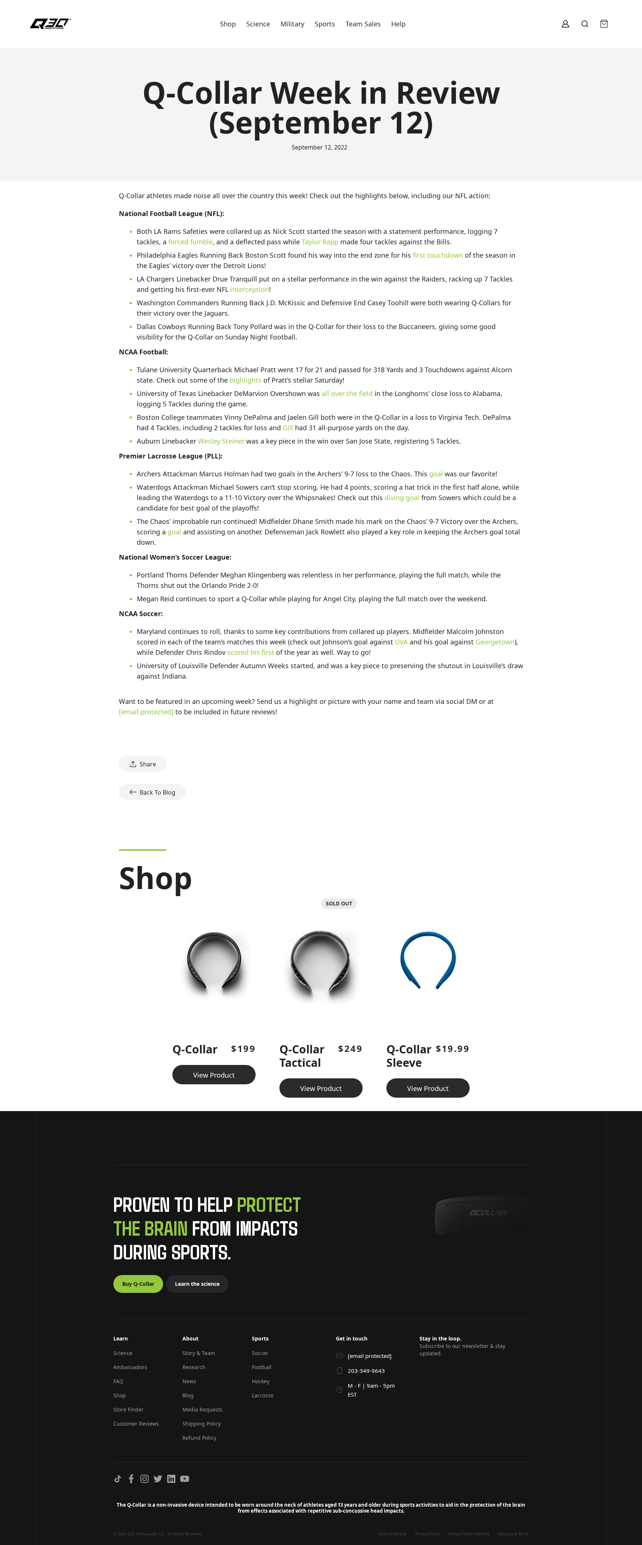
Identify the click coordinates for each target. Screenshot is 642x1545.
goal (436, 473)
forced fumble (190, 241)
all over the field (347, 393)
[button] (140, 1341)
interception (249, 289)
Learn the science (197, 1283)
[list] (321, 995)
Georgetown (495, 641)
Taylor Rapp (320, 241)
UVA (401, 641)
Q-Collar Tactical (302, 1056)
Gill (288, 427)
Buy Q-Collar (138, 1283)
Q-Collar (195, 1049)
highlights (246, 380)
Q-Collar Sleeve (409, 1056)
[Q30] (50, 24)
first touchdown (438, 255)
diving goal (402, 497)
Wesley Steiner (221, 441)
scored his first (250, 652)
